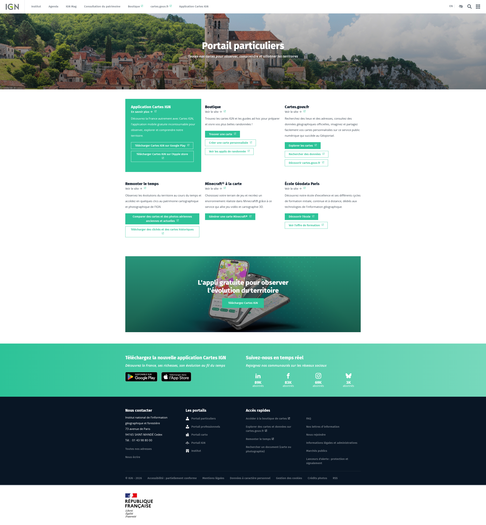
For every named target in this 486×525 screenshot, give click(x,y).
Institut (36, 6)
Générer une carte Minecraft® (228, 216)
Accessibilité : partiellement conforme (172, 478)
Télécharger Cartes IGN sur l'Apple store (162, 154)
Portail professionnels (205, 426)
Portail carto (199, 434)
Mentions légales (213, 478)
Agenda (53, 6)
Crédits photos (317, 478)
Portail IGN (198, 443)
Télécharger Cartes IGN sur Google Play (160, 145)
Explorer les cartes (301, 145)
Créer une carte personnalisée (229, 142)
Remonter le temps (258, 439)
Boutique (134, 6)
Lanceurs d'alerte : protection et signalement (327, 461)
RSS (335, 478)
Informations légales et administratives (331, 443)
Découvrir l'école (300, 216)
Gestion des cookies (289, 478)
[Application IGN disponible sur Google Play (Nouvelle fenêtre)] (141, 377)
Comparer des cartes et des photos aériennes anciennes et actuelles (162, 219)
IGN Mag (71, 6)
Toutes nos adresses (138, 449)
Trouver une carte (221, 134)
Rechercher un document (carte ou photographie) (268, 449)
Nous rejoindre (316, 434)
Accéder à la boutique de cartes (266, 418)
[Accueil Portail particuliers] (12, 6)
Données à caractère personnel (250, 478)
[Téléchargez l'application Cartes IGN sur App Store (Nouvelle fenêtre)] (176, 377)
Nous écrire (132, 457)
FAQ (308, 418)
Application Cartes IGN (193, 6)
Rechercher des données (305, 154)
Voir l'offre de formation (305, 225)
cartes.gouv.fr (160, 6)
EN (451, 6)
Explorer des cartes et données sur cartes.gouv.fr (268, 429)
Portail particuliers (203, 418)
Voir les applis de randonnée (228, 151)
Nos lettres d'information (322, 426)
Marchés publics (316, 450)
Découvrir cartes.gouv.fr (305, 163)
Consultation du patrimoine (102, 6)
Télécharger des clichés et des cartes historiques (162, 229)
